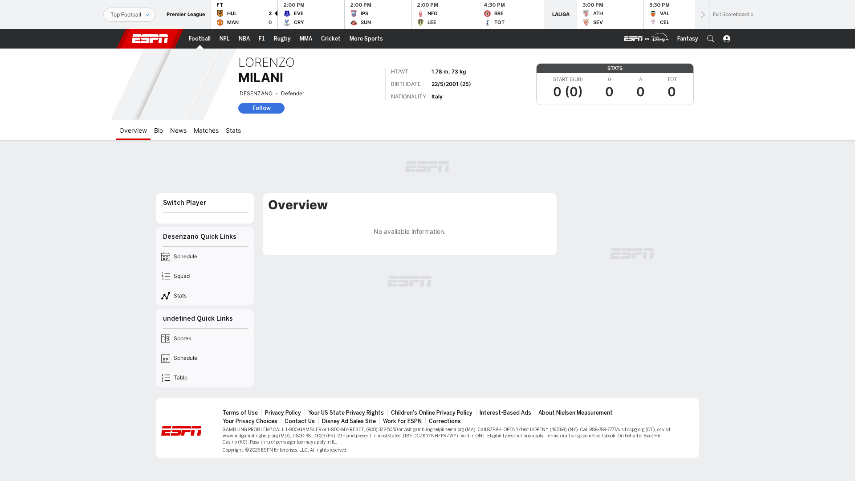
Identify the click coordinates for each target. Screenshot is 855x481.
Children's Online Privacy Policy (431, 413)
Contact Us (300, 421)
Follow (261, 108)
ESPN (150, 39)
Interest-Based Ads (505, 413)
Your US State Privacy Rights (346, 413)
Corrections (445, 421)
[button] (710, 38)
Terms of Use (240, 413)
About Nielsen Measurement (575, 413)
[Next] (702, 14)
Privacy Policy (283, 413)
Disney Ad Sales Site (349, 421)
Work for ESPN (402, 421)
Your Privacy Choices (250, 421)
